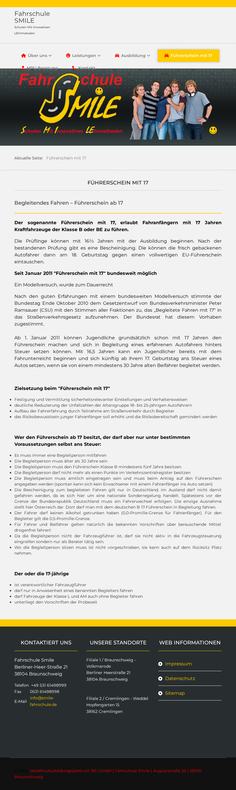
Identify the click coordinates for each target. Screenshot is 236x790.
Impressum (178, 664)
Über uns (37, 55)
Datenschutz (180, 678)
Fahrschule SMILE (32, 17)
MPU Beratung (42, 68)
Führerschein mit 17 (191, 55)
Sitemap (175, 693)
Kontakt (86, 68)
